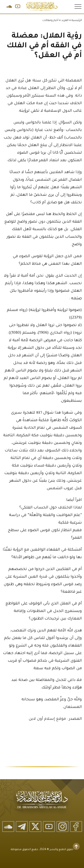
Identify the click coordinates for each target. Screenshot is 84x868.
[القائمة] (77, 6)
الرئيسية (77, 20)
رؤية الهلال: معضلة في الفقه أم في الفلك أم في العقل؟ (44, 46)
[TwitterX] (35, 826)
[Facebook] (76, 826)
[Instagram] (62, 826)
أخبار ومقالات (50, 20)
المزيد (64, 20)
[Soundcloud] (8, 826)
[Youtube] (49, 826)
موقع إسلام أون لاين (48, 719)
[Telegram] (22, 826)
